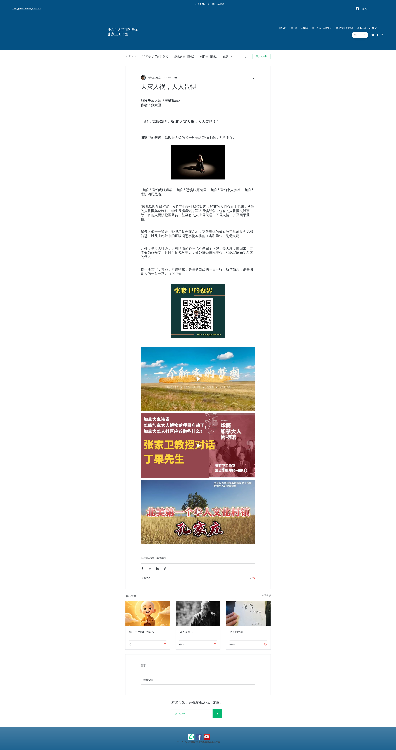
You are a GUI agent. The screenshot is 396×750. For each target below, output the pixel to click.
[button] (244, 56)
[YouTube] (207, 737)
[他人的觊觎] (248, 613)
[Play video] (198, 379)
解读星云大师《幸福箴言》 (154, 558)
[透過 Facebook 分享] (142, 568)
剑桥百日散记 (208, 56)
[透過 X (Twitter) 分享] (149, 568)
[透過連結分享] (165, 568)
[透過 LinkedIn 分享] (157, 568)
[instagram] (382, 34)
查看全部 (266, 595)
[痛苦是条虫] (198, 613)
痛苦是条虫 (186, 632)
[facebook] (377, 34)
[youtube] (372, 34)
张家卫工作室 (118, 34)
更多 (225, 56)
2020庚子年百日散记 (155, 56)
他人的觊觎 (236, 632)
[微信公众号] (191, 737)
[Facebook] (199, 737)
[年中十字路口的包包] (147, 613)
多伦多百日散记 (184, 56)
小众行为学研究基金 (123, 29)
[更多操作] (253, 77)
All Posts (130, 56)
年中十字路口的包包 (141, 632)
